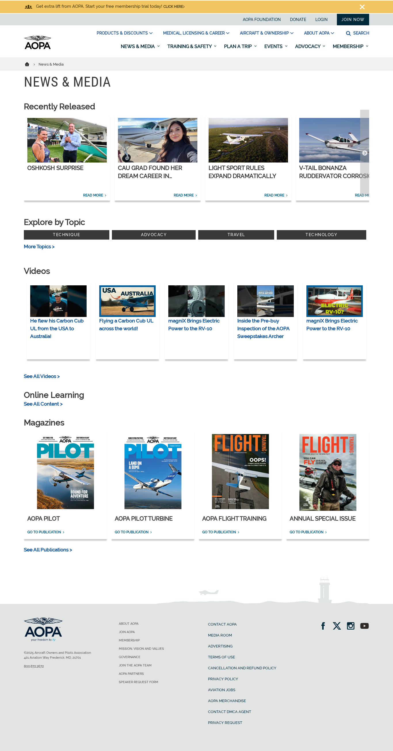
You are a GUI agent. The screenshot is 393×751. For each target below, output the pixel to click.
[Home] (30, 64)
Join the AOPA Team (135, 665)
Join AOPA (127, 632)
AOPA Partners (131, 674)
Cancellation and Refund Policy (242, 668)
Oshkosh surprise (55, 168)
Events (274, 46)
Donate (298, 19)
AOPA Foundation (262, 19)
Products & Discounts (122, 33)
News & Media (138, 46)
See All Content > (43, 404)
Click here (173, 7)
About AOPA (316, 33)
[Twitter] (338, 627)
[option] (67, 157)
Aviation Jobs (221, 690)
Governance (129, 657)
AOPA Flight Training (234, 518)
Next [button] (364, 153)
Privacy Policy (223, 679)
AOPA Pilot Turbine (144, 518)
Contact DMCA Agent (229, 712)
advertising (220, 646)
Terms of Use (221, 657)
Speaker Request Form (138, 682)
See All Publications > (48, 550)
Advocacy (308, 46)
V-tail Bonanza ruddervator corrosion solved (338, 176)
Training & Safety (190, 46)
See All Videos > (42, 376)
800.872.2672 (34, 666)
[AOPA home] (37, 48)
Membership (349, 46)
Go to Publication (44, 532)
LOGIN (321, 19)
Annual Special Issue (323, 518)
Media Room (220, 635)
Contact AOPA (222, 624)
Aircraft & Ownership (264, 33)
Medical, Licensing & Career (194, 33)
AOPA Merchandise (227, 701)
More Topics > (39, 246)
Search (360, 33)
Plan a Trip (238, 46)
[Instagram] (352, 627)
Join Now (353, 19)
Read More (93, 195)
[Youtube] (364, 627)
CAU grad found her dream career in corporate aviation (150, 176)
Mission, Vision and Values (141, 649)
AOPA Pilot (43, 518)
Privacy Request (225, 723)
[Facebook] (324, 627)
